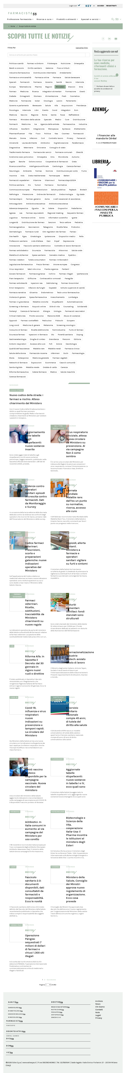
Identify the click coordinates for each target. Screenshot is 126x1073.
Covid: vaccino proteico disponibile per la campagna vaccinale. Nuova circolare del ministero (36, 780)
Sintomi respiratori (17, 344)
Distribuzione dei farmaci (33, 222)
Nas (56, 133)
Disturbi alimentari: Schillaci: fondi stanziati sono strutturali (75, 611)
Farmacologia (78, 353)
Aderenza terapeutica (18, 208)
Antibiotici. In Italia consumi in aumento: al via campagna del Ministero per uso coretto (35, 830)
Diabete (12, 96)
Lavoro (59, 101)
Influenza (13, 129)
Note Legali (98, 1013)
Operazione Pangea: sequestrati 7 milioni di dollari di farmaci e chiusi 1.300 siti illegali (35, 946)
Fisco (38, 133)
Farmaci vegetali (60, 358)
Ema (81, 87)
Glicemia (33, 292)
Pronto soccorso (36, 316)
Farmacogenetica (17, 227)
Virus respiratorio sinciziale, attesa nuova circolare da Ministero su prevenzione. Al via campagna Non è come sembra (77, 444)
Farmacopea (54, 175)
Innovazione (14, 246)
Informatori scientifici (58, 218)
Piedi (64, 96)
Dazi (49, 241)
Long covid (14, 325)
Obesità (79, 152)
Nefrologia (14, 194)
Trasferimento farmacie (19, 152)
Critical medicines (17, 316)
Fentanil (65, 269)
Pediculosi (47, 320)
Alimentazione (51, 96)
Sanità (59, 82)
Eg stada (80, 194)
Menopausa (53, 129)
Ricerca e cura (44, 18)
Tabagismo (48, 227)
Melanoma (48, 325)
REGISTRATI (111, 6)
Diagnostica (14, 147)
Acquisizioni (67, 105)
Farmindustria (58, 330)
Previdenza (81, 105)
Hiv (29, 185)
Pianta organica (51, 269)
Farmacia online (42, 77)
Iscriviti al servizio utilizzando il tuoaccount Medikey (106, 78)
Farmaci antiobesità (18, 283)
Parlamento (71, 101)
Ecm (76, 110)
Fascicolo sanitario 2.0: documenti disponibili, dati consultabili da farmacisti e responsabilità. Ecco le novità (34, 889)
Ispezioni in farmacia (38, 334)
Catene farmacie (39, 372)
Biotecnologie (57, 646)
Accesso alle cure (37, 344)
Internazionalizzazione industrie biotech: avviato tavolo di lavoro (80, 657)
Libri (36, 110)
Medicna (13, 115)
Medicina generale (40, 358)
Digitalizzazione (61, 143)
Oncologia (48, 101)
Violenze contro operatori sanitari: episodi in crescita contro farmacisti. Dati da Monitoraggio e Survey (36, 496)
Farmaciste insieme (38, 353)
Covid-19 (13, 697)
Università (13, 143)
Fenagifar (69, 278)
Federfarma (76, 208)
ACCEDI (100, 6)
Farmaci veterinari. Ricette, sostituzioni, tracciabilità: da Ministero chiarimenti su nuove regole (34, 612)
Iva (35, 124)
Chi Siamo (100, 1007)
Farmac (38, 171)
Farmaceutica (69, 124)
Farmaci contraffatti (30, 320)
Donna (23, 138)
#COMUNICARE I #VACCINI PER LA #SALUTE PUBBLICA (106, 211)
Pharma (38, 87)
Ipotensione (50, 236)
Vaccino (24, 115)
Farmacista (26, 101)
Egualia (35, 208)
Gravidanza (54, 339)
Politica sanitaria (16, 185)
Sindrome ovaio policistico (21, 157)
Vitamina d (50, 180)
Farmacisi (49, 185)
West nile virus (34, 269)
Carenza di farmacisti (29, 311)
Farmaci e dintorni (35, 63)
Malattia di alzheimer (18, 255)
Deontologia (71, 344)
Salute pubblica (58, 189)
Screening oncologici (66, 325)
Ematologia (36, 236)
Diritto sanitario (35, 68)
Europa (12, 87)
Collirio (52, 274)
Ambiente (27, 171)
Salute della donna (17, 353)
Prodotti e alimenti (66, 18)
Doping (79, 334)
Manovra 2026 (53, 316)
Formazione (70, 91)
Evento (45, 110)
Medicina (24, 91)
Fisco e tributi (63, 68)
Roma (44, 115)
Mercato (12, 138)
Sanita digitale (15, 367)
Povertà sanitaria (65, 334)
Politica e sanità (16, 63)
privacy (97, 91)
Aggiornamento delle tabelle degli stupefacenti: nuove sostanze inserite (35, 440)
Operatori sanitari (17, 481)
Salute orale (77, 250)
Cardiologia (57, 166)
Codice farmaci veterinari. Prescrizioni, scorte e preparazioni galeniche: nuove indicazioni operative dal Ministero (36, 556)
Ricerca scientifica (17, 166)
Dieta (74, 161)
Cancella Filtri (82, 48)
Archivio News (99, 1002)
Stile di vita (54, 306)
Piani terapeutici (16, 278)
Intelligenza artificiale (39, 166)
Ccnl (43, 138)
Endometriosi (47, 292)
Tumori (38, 185)
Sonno (42, 218)
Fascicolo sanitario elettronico (37, 246)
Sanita (53, 115)
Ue (43, 208)
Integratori (66, 110)
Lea (20, 213)
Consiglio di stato (57, 147)
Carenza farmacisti (17, 376)
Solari (37, 101)
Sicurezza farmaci (17, 334)
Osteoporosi (23, 358)
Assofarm (25, 129)
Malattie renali (54, 348)
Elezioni (71, 87)
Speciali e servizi (90, 18)
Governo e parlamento (19, 105)
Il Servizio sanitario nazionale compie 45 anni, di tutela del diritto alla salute (76, 716)
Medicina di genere (31, 325)
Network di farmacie (18, 362)
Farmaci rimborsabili (58, 260)
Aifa (56, 105)
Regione (34, 115)
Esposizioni (36, 362)
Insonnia (13, 175)
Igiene (74, 218)
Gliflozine (32, 278)
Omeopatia (79, 63)
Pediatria (79, 222)
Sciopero (71, 320)
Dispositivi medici (67, 236)
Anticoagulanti (15, 203)
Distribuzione (79, 119)
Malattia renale (32, 367)
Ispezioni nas (37, 283)
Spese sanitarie (39, 255)
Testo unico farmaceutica (68, 292)
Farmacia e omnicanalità (20, 77)
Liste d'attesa (37, 241)
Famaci (73, 232)
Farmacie (57, 77)
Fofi (50, 344)
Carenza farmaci (74, 166)
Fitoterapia (52, 63)
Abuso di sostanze (72, 316)
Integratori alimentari (52, 91)
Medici (58, 119)
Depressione (68, 241)
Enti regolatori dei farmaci (54, 232)
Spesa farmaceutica (38, 297)
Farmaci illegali (66, 274)
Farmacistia (49, 250)
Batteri (67, 175)
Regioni (48, 87)
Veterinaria (28, 147)
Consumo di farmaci (18, 330)
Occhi (65, 353)
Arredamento (65, 73)
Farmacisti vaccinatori (75, 311)
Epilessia (66, 129)
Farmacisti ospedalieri (19, 180)
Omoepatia (42, 157)
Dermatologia (15, 232)
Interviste (26, 110)
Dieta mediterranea (36, 175)
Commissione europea (19, 189)
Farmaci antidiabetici (18, 250)
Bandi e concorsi (16, 68)
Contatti (99, 1009)
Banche (22, 161)
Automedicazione (75, 302)
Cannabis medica (57, 255)
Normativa (62, 185)
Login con (73, 6)
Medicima (26, 124)
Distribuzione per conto (67, 171)
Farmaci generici (33, 199)
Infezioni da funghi (36, 288)
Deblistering (51, 283)
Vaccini (68, 82)
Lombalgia (73, 297)
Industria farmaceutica (19, 73)
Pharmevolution (40, 189)
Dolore (59, 344)
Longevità (13, 222)
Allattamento (80, 129)
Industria (83, 124)
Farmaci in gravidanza (19, 302)
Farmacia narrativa (17, 292)
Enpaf (56, 241)
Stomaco (38, 96)
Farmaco (13, 119)
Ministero (60, 87)
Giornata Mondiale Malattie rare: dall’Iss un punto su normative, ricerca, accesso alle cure (76, 501)
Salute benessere (72, 77)
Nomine (49, 171)
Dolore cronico (35, 161)
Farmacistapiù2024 (67, 180)
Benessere (36, 105)
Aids (22, 175)
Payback (72, 189)
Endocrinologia (66, 194)
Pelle (81, 236)
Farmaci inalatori (16, 260)
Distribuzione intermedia (44, 73)
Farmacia (37, 82)
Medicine (13, 101)
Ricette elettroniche (40, 330)
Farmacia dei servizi (42, 152)
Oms (52, 157)
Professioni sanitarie (18, 241)
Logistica (13, 218)
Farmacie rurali (32, 232)
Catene (51, 208)
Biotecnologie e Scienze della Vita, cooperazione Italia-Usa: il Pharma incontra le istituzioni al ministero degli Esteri (76, 831)
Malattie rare (38, 348)
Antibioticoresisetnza (35, 203)
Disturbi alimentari (58, 595)
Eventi (82, 91)
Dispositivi (63, 208)
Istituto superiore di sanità (72, 288)
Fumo (84, 171)
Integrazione (38, 129)
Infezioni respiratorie (58, 427)
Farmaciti (13, 124)
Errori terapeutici (17, 288)
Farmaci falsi (16, 925)
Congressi (75, 264)
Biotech (83, 189)
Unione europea (60, 264)
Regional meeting (55, 213)
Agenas (12, 213)
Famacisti (81, 138)
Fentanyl (13, 311)
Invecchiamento (57, 297)
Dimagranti (25, 96)
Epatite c (72, 255)
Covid (54, 110)
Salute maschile (68, 372)
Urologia (57, 311)
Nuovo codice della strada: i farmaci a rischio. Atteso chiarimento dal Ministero (26, 399)
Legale (12, 161)
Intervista (79, 82)
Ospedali (53, 288)
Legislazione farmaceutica (21, 264)
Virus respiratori (16, 269)
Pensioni (66, 339)
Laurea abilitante (29, 143)
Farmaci (12, 91)
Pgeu (24, 236)
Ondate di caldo (50, 367)
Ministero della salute (30, 119)
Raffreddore (74, 115)
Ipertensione (82, 274)
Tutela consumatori (37, 260)
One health (14, 236)
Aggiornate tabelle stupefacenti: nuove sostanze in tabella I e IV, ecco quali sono (76, 778)
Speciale (47, 119)
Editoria (77, 339)
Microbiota (63, 157)
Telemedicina (25, 87)
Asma (47, 199)
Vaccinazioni (33, 227)
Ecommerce (50, 362)
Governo (49, 82)
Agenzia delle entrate (49, 124)
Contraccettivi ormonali (50, 278)
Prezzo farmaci (42, 264)
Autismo (75, 157)
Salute (48, 105)
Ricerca (35, 91)
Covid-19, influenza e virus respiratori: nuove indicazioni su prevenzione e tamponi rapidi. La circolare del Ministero (35, 721)
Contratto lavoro (56, 138)
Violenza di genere (17, 297)
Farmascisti (78, 133)
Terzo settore (65, 222)
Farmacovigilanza (37, 274)
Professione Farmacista (19, 18)
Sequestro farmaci (75, 213)
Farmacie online (28, 218)
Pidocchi (59, 320)
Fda (30, 133)
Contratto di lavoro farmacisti (67, 246)
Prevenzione (27, 194)
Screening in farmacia (19, 306)
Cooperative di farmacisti (57, 161)
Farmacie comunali (63, 152)
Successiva (51, 980)
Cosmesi (66, 133)
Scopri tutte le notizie (27, 26)
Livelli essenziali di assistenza (66, 199)
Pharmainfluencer (17, 133)
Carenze (64, 367)
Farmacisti (25, 82)
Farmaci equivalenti (35, 213)
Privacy (70, 138)
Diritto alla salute (58, 698)
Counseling (68, 306)
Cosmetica (74, 96)
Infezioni (33, 138)
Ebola (11, 358)
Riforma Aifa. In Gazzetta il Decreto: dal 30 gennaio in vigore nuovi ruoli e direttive (34, 665)
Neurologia (14, 171)
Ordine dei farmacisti (46, 194)
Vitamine (37, 180)
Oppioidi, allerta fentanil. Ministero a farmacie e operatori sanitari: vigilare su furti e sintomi (77, 553)
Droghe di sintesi (37, 339)
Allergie (46, 311)
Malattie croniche (40, 302)
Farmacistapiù (15, 199)
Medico (53, 372)
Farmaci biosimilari (70, 283)
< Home (11, 26)
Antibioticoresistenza (58, 203)
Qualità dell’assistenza (19, 348)
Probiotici (75, 227)
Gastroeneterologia (17, 339)
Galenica (49, 68)
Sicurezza (36, 250)
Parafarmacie (78, 143)
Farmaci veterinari (17, 534)
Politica (47, 133)
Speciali (12, 82)
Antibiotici (45, 143)
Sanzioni (52, 222)
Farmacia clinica (72, 348)
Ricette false (62, 227)
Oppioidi (13, 320)
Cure (67, 119)
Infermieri (55, 353)
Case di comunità (67, 362)
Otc (52, 334)
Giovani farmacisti (17, 274)
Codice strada (16, 390)
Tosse (62, 115)
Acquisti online (39, 306)
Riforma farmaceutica (19, 372)
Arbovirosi (63, 250)
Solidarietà (82, 306)
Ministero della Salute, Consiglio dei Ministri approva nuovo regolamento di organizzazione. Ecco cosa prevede (76, 889)
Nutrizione (65, 63)
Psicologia (14, 110)
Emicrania (41, 147)
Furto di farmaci (76, 330)
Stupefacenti (57, 302)
